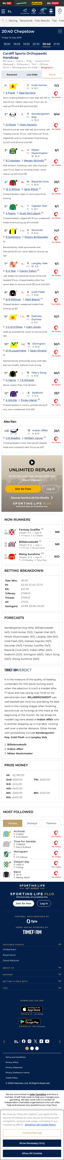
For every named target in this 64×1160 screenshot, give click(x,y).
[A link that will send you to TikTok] (41, 1041)
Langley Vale (39, 263)
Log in (51, 488)
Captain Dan (39, 205)
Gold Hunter (39, 85)
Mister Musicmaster (39, 151)
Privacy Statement (14, 1067)
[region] (32, 1135)
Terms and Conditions (16, 1057)
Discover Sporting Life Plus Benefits (30, 497)
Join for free (23, 903)
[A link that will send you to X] (35, 1041)
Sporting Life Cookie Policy (40, 1124)
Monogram (21, 851)
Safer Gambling (38, 1094)
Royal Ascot (9, 955)
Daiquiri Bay (21, 861)
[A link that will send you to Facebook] (24, 1041)
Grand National (11, 960)
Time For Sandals (25, 841)
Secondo (37, 230)
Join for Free (23, 488)
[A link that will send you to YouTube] (47, 1041)
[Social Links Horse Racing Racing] (32, 1048)
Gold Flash (38, 292)
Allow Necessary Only (32, 1143)
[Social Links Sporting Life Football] (37, 1048)
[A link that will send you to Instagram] (30, 1041)
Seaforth (37, 392)
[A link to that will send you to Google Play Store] (32, 1023)
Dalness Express (36, 317)
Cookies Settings (32, 1132)
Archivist (19, 831)
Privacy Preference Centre (18, 1072)
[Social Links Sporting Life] (27, 1048)
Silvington (39, 343)
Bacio (17, 871)
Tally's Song (38, 372)
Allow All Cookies (32, 1153)
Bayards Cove (40, 181)
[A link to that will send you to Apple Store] (32, 1011)
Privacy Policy (12, 1062)
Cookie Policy (12, 1078)
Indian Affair (40, 430)
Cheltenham (9, 949)
